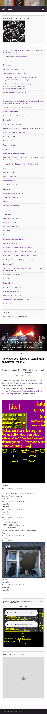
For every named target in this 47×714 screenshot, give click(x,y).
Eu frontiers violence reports (13, 279)
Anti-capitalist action (10, 218)
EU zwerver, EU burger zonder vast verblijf (17, 247)
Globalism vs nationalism (11, 291)
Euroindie (5, 491)
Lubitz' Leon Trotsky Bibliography (14, 132)
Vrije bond (6, 235)
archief (19, 386)
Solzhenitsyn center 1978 (12, 124)
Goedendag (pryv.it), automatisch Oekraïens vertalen (21, 164)
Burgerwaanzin (8, 264)
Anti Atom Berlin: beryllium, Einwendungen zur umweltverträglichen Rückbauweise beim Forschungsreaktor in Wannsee (19, 86)
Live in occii (7, 304)
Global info (7, 231)
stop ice (6, 97)
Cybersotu (7, 214)
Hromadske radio (9, 181)
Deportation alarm (9, 176)
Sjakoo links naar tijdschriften (13, 239)
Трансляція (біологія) (10, 197)
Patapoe (28, 372)
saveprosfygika (8, 61)
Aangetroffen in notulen (11, 226)
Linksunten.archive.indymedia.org (14, 93)
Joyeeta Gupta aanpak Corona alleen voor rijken (19, 251)
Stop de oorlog (8, 141)
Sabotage (6, 189)
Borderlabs (7, 65)
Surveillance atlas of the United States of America (20, 256)
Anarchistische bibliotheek (12, 243)
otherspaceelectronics (11, 206)
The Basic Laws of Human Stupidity (15, 73)
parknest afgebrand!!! (11, 340)
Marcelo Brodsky (9, 283)
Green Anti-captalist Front (12, 287)
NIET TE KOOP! (9, 137)
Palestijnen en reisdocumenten (14, 153)
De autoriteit (7, 120)
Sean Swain (7, 149)
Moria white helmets (10, 222)
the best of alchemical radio (12, 496)
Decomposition (8, 172)
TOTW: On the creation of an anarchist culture (19, 107)
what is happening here (11, 112)
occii (7, 383)
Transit (16, 383)
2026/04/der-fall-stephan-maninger (15, 56)
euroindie (5, 504)
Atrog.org (6, 210)
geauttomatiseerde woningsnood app (16, 300)
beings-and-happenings (34, 383)
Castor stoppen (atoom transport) (15, 69)
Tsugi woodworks (9, 145)
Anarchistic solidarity (10, 185)
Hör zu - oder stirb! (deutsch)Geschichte (17, 116)
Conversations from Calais (12, 275)
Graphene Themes (16, 711)
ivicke (5, 201)
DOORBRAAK (8, 168)
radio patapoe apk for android (13, 193)
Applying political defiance (12, 295)
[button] (3, 337)
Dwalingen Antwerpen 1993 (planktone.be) (18, 260)
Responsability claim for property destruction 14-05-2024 (23, 128)
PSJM (16, 522)
